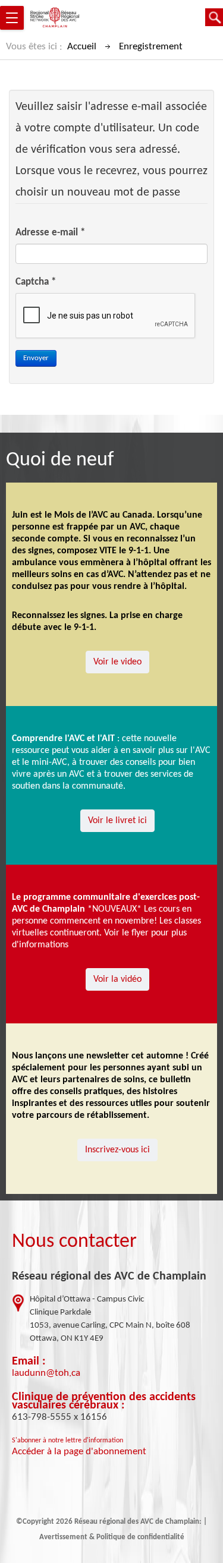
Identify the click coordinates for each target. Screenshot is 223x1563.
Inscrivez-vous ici (117, 1150)
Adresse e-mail (50, 233)
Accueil (81, 47)
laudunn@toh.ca (46, 1373)
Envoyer (36, 358)
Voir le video (117, 662)
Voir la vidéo (117, 979)
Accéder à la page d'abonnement (79, 1452)
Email (25, 1361)
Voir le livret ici (117, 820)
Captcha (35, 282)
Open (214, 17)
